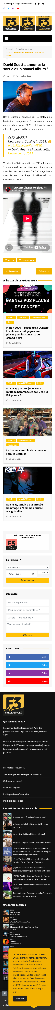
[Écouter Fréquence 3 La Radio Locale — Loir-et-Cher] (44, 23)
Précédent (14, 271)
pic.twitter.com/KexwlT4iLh (26, 145)
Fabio (8, 76)
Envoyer (28, 635)
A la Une (11, 318)
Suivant (42, 271)
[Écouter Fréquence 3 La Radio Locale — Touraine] (27, 23)
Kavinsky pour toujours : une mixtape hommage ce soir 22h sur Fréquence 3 (27, 392)
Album (11, 260)
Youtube (18, 8)
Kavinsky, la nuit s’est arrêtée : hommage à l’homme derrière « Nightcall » (25, 508)
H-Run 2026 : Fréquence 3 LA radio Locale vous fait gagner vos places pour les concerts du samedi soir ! (27, 332)
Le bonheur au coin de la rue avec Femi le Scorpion (26, 452)
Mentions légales (11, 787)
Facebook (4, 8)
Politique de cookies (13, 800)
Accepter (20, 998)
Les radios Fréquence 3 (14, 767)
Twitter (8, 8)
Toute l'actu (12, 445)
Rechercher (28, 580)
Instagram (13, 8)
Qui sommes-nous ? (12, 781)
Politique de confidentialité (16, 794)
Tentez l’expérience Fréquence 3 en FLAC (23, 774)
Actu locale (23, 318)
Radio (10, 322)
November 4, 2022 (20, 153)
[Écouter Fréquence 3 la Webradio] (11, 23)
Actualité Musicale (38, 318)
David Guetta (28, 260)
